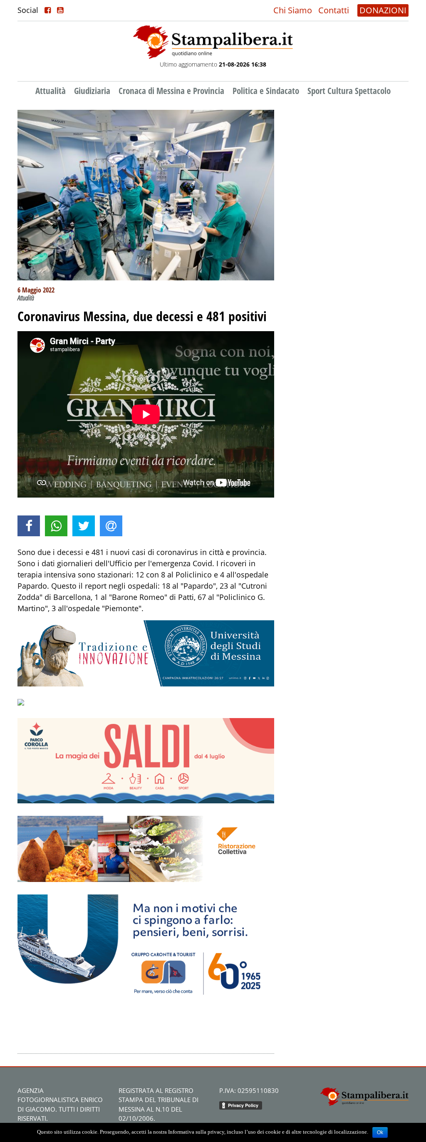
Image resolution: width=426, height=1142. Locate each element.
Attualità (50, 91)
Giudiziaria (92, 91)
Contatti (333, 10)
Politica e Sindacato (266, 91)
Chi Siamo (292, 10)
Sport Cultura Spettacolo (349, 91)
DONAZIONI (382, 10)
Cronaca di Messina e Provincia (171, 91)
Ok (380, 1132)
